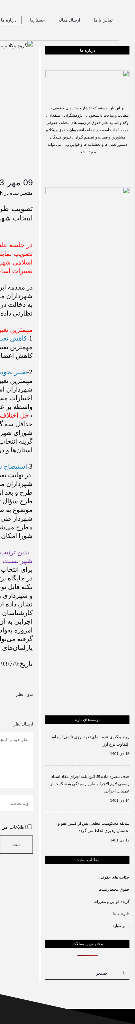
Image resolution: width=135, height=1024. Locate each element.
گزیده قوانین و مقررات (111, 901)
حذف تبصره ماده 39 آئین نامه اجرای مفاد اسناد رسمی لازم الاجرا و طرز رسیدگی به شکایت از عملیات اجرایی (89, 784)
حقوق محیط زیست (114, 889)
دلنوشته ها (121, 914)
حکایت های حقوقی (114, 877)
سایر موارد (120, 926)
